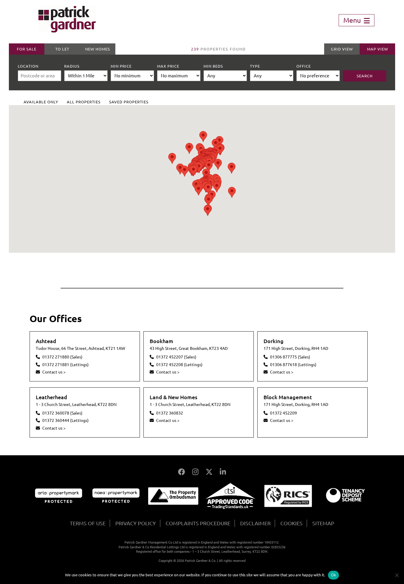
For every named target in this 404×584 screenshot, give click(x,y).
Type (255, 66)
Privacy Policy (135, 523)
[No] (397, 575)
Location (28, 66)
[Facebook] (181, 472)
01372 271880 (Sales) (62, 357)
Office (303, 66)
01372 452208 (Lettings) (179, 364)
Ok (333, 574)
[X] (209, 472)
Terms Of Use (88, 523)
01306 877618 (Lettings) (293, 364)
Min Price (121, 66)
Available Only (41, 102)
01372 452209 (283, 413)
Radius (72, 66)
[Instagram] (195, 472)
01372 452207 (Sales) (176, 357)
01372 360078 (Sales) (62, 413)
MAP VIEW (377, 49)
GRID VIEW (342, 49)
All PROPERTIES (84, 102)
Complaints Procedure (198, 523)
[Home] (67, 30)
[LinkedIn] (223, 472)
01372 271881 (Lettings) (65, 364)
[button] (180, 169)
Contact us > (54, 372)
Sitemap (323, 523)
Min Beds (213, 66)
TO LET (62, 49)
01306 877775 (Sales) (290, 357)
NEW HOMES (97, 49)
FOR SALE (26, 49)
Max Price (168, 66)
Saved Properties (128, 102)
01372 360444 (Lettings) (65, 420)
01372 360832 (169, 413)
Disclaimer (255, 523)
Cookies (291, 523)
